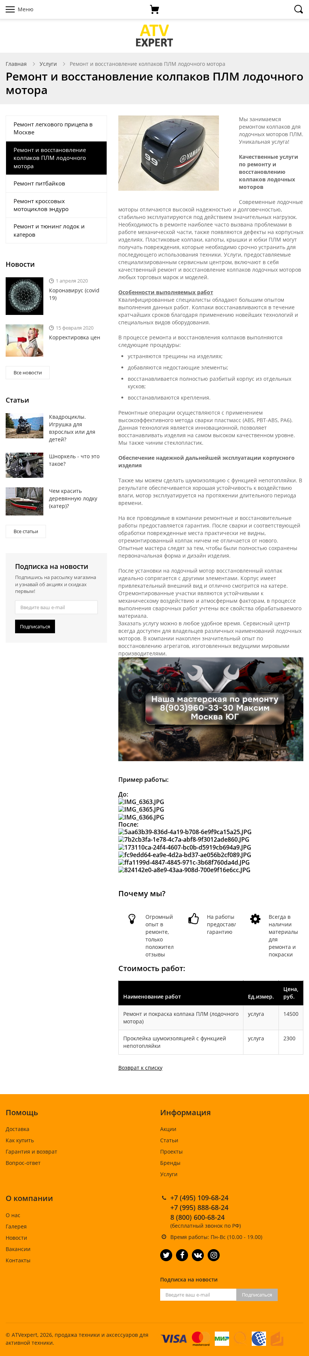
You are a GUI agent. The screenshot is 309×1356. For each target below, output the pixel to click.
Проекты (171, 1151)
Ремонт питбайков (39, 183)
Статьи (169, 1140)
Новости (16, 1237)
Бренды (170, 1162)
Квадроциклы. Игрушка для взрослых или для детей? (72, 428)
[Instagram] (214, 1255)
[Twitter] (166, 1255)
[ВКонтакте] (198, 1255)
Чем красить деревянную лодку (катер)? (73, 498)
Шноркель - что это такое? (74, 460)
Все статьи (26, 531)
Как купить (20, 1140)
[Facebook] (182, 1255)
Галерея (16, 1226)
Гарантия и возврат (31, 1151)
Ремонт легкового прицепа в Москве (53, 128)
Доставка (17, 1129)
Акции (168, 1129)
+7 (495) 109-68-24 (199, 1197)
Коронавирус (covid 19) (74, 294)
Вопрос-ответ (23, 1162)
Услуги (48, 63)
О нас (13, 1215)
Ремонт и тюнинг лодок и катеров (49, 230)
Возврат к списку (140, 1067)
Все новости (28, 372)
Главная (16, 63)
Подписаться (35, 626)
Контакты (18, 1260)
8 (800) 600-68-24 (197, 1217)
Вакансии (18, 1249)
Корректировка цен (74, 337)
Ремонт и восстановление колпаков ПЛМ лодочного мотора (50, 158)
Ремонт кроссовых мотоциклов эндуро (41, 205)
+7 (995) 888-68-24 (199, 1207)
